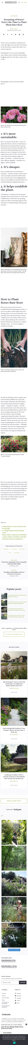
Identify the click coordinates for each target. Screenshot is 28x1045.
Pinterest (19, 993)
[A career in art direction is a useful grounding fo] (14, 935)
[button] (19, 2)
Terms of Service (5, 997)
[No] (26, 1039)
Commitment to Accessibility (5, 1003)
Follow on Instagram (15, 949)
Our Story (4, 993)
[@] (5, 816)
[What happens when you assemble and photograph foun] (14, 858)
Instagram (19, 995)
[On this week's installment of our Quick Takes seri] (14, 909)
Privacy (3, 1000)
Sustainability (6, 549)
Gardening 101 (22, 549)
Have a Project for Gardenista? (6, 1006)
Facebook (19, 998)
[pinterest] (11, 34)
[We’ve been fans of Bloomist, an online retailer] (14, 832)
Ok (14, 1042)
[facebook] (7, 34)
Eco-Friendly (14, 16)
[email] (19, 34)
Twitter (18, 1000)
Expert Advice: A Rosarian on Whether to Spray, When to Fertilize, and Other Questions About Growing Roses (14, 537)
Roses (10, 552)
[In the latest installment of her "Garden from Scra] (14, 883)
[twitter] (15, 34)
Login (25, 2)
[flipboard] (3, 34)
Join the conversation (14, 634)
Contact (4, 995)
